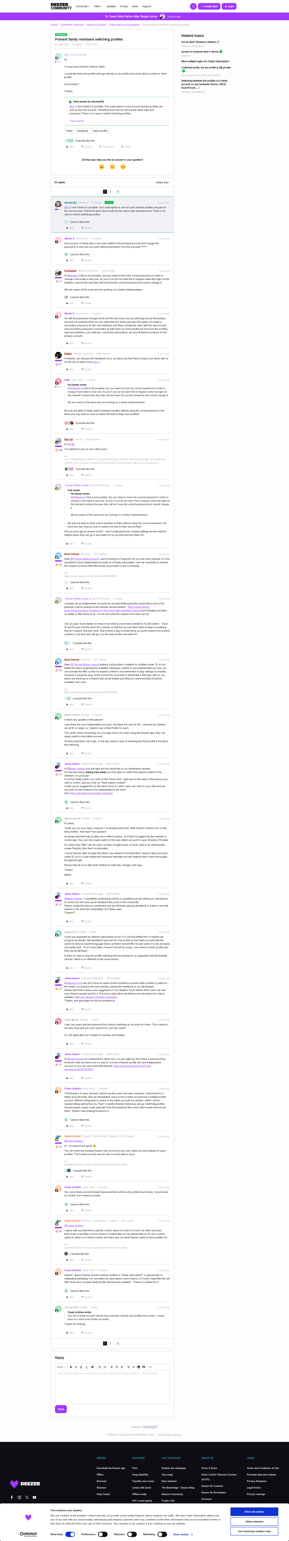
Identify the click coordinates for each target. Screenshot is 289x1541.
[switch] (103, 1534)
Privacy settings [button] (256, 1494)
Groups (124, 6)
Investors (206, 1499)
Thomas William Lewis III (77, 485)
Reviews (101, 1487)
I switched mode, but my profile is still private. (206, 67)
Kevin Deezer (71, 554)
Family (69, 130)
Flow (134, 1468)
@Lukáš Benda (75, 1058)
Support (146, 6)
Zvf (66, 54)
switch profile (100, 130)
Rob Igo (68, 439)
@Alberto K (73, 275)
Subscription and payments (124, 24)
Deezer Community (172, 1494)
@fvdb (71, 444)
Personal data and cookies (261, 1474)
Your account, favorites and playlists (201, 75)
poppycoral (70, 931)
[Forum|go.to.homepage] (61, 6)
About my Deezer (96, 24)
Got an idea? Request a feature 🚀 (200, 41)
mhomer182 (70, 202)
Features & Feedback (193, 46)
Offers (100, 1474)
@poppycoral (74, 983)
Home (54, 24)
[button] (209, 6)
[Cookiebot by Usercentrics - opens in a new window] (28, 1534)
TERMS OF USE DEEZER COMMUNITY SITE (130, 1434)
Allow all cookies (254, 1511)
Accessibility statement (169, 1434)
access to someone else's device (200, 51)
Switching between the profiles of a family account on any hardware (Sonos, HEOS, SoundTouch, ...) (204, 84)
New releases (169, 1481)
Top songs (167, 1474)
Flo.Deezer (70, 270)
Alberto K (69, 238)
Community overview (72, 24)
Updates (111, 6)
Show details (180, 1534)
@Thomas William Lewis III (85, 558)
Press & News (209, 1468)
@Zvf (73, 106)
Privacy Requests (257, 1481)
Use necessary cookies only (254, 1531)
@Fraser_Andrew (73, 1141)
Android (185, 55)
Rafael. (68, 353)
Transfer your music (143, 1481)
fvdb (67, 379)
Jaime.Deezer (71, 763)
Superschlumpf (72, 1136)
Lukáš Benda (71, 1019)
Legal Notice (254, 1487)
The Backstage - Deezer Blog (178, 1487)
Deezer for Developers (213, 1492)
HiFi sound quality (142, 1500)
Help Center (103, 1494)
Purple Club (168, 1500)
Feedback (82, 130)
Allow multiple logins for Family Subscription (205, 61)
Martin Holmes (72, 714)
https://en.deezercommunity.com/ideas (91, 793)
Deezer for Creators (212, 1486)
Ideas (135, 6)
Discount (102, 1481)
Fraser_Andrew (72, 1088)
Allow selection (254, 1521)
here (96, 362)
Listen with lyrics (141, 1487)
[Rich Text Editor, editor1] (112, 1387)
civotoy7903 (71, 1307)
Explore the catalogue (174, 1468)
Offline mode (139, 1494)
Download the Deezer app (111, 1468)
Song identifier (140, 1474)
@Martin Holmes (76, 768)
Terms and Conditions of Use (263, 1468)
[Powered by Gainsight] (144, 1427)
